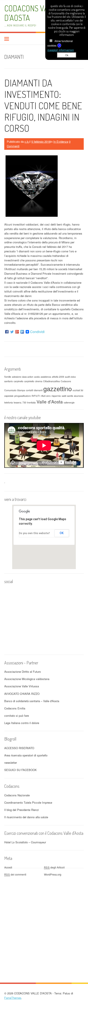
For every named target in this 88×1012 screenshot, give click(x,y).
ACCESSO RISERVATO (19, 748)
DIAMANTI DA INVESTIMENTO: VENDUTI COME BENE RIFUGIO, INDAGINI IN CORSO (43, 105)
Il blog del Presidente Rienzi (21, 810)
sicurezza (78, 395)
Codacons (66, 381)
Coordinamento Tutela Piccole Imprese (28, 802)
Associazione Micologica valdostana (26, 679)
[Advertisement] (44, 922)
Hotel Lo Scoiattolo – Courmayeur (25, 842)
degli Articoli (54, 867)
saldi (64, 395)
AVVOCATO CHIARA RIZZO (22, 694)
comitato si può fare (16, 716)
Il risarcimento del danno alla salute (26, 817)
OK (62, 533)
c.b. (27, 141)
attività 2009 (58, 376)
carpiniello (29, 381)
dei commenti (15, 874)
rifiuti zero (46, 395)
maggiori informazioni (60, 50)
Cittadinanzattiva (51, 381)
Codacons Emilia (14, 708)
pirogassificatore (22, 395)
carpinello (18, 381)
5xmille (7, 376)
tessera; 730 (20, 402)
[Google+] (17, 331)
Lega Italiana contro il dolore (21, 723)
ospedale (8, 395)
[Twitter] (12, 331)
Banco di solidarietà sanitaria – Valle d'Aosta (31, 701)
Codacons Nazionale (17, 795)
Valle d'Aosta (50, 401)
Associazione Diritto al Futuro (22, 672)
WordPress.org (52, 874)
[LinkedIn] (22, 331)
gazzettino (57, 388)
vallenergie (69, 402)
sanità (70, 395)
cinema (38, 381)
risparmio (56, 395)
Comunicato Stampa (14, 390)
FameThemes (12, 998)
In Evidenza (60, 141)
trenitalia (31, 402)
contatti (29, 390)
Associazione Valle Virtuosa (21, 686)
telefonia (8, 402)
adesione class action (22, 376)
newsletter (10, 763)
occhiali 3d (78, 390)
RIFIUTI (36, 395)
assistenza (46, 376)
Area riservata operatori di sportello (25, 755)
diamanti (38, 390)
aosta (37, 376)
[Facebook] (6, 331)
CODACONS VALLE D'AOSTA (32, 13)
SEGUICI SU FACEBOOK (20, 770)
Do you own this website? (34, 533)
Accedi (8, 867)
